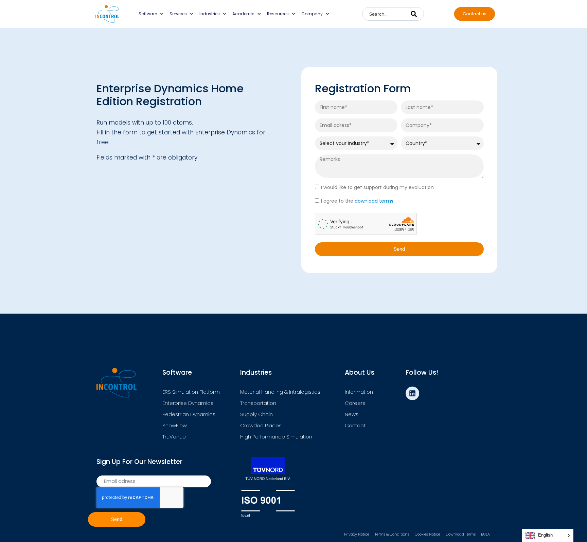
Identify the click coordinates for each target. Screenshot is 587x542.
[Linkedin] (412, 393)
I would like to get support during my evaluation (377, 187)
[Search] (414, 13)
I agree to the (357, 201)
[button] (151, 14)
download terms (374, 201)
